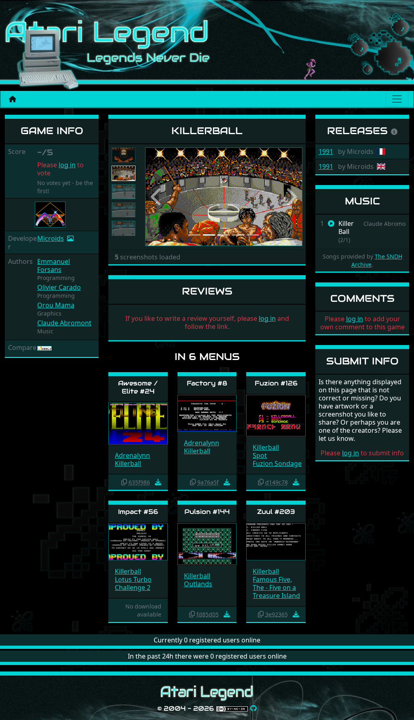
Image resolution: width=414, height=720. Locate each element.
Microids (50, 238)
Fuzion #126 (276, 383)
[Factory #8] (207, 412)
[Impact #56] (138, 541)
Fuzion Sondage (277, 463)
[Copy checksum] (124, 482)
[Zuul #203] (276, 541)
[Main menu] (397, 99)
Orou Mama (55, 305)
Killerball (128, 463)
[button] (157, 196)
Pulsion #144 (207, 511)
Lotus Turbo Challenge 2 (133, 583)
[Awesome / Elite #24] (138, 423)
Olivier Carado (59, 287)
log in (67, 164)
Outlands (198, 583)
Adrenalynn (132, 455)
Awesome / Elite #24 (138, 387)
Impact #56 (138, 511)
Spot (260, 455)
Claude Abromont (64, 322)
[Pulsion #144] (207, 543)
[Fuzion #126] (276, 415)
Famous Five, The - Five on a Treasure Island (276, 587)
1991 (326, 151)
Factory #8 (207, 383)
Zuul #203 (276, 511)
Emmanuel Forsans (53, 265)
